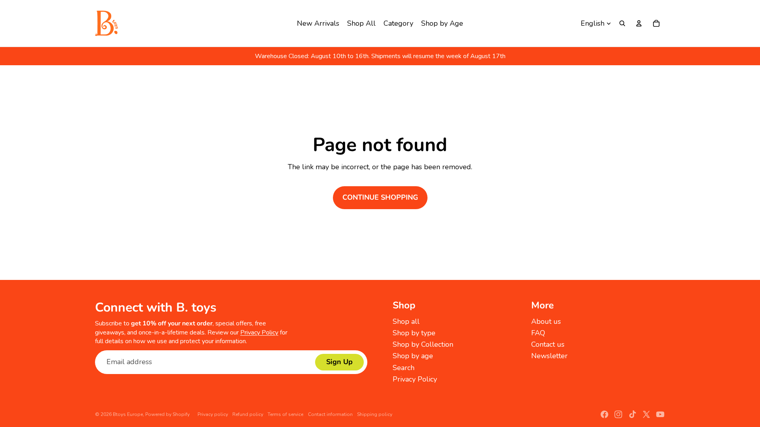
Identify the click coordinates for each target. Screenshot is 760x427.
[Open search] (622, 23)
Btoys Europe (128, 414)
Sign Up (339, 362)
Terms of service (285, 414)
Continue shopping (380, 197)
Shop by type (414, 333)
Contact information (330, 414)
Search (403, 367)
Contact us (547, 344)
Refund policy (247, 414)
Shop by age (413, 356)
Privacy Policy (259, 332)
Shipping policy (374, 414)
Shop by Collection (423, 344)
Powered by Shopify (167, 414)
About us (546, 321)
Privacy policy (213, 414)
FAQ (538, 333)
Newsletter (549, 356)
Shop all (406, 321)
